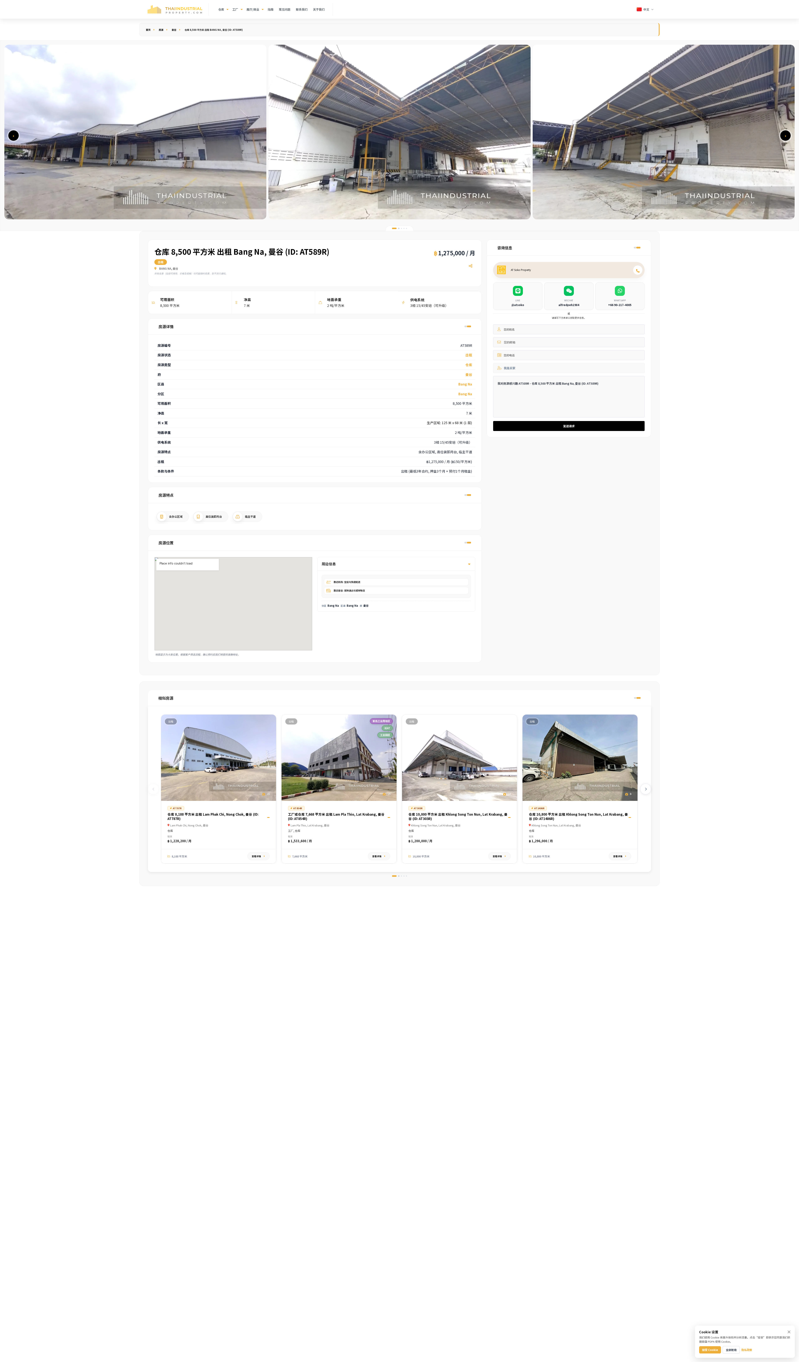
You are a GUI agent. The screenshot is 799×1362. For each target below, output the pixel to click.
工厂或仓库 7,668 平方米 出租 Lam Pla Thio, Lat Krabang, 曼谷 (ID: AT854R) (336, 816)
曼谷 (174, 29)
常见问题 (284, 9)
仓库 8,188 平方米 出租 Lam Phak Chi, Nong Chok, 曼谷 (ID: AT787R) (212, 816)
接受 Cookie (710, 1350)
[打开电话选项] (638, 270)
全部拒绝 (731, 1350)
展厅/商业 (253, 9)
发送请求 (569, 426)
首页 (148, 29)
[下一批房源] (645, 789)
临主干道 (250, 517)
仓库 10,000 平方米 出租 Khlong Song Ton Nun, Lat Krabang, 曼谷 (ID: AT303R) (457, 816)
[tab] (394, 228)
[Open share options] (470, 265)
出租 (468, 354)
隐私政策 (746, 1350)
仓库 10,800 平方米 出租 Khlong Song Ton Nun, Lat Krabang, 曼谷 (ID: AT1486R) (578, 816)
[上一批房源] (153, 789)
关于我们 (319, 9)
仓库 (221, 9)
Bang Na (465, 384)
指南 (270, 9)
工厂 (235, 9)
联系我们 (302, 9)
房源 (161, 29)
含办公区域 (175, 517)
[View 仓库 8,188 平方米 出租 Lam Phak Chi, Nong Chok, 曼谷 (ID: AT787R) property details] (218, 758)
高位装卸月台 (214, 517)
